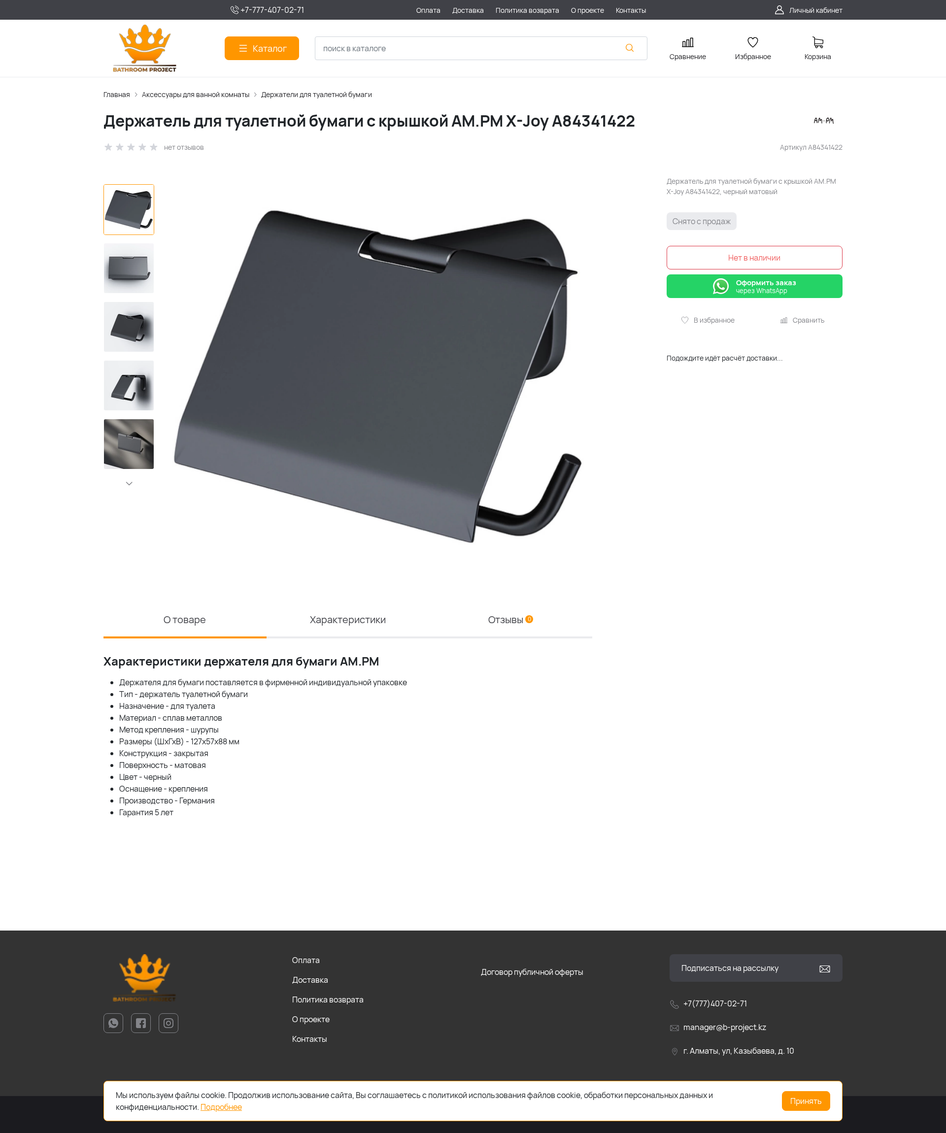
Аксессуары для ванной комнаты (195, 94)
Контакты (309, 1038)
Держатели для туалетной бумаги (316, 94)
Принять (806, 1101)
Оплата (306, 960)
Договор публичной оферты (532, 971)
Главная (116, 94)
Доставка (310, 979)
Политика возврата (328, 999)
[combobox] (481, 48)
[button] (129, 483)
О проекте (311, 1019)
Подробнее (221, 1106)
